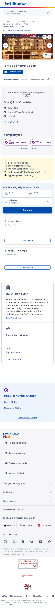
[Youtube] (31, 541)
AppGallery (46, 525)
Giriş (11, 192)
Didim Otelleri (11, 402)
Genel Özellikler (11, 79)
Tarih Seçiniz (27, 241)
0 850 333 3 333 (18, 443)
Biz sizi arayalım (17, 453)
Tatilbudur (7, 21)
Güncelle (27, 210)
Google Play (28, 525)
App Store (11, 525)
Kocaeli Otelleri (21, 21)
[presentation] (5, 45)
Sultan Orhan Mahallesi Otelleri (16, 24)
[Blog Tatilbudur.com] (49, 541)
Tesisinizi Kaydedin (18, 463)
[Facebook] (22, 541)
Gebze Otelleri (35, 21)
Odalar (24, 79)
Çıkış (36, 192)
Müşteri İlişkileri (16, 473)
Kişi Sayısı (13, 200)
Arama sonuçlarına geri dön (18, 30)
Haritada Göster (15, 72)
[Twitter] (14, 541)
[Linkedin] (40, 541)
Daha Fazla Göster (28, 148)
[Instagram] (5, 541)
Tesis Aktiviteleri (37, 79)
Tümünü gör (10, 122)
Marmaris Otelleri (13, 408)
